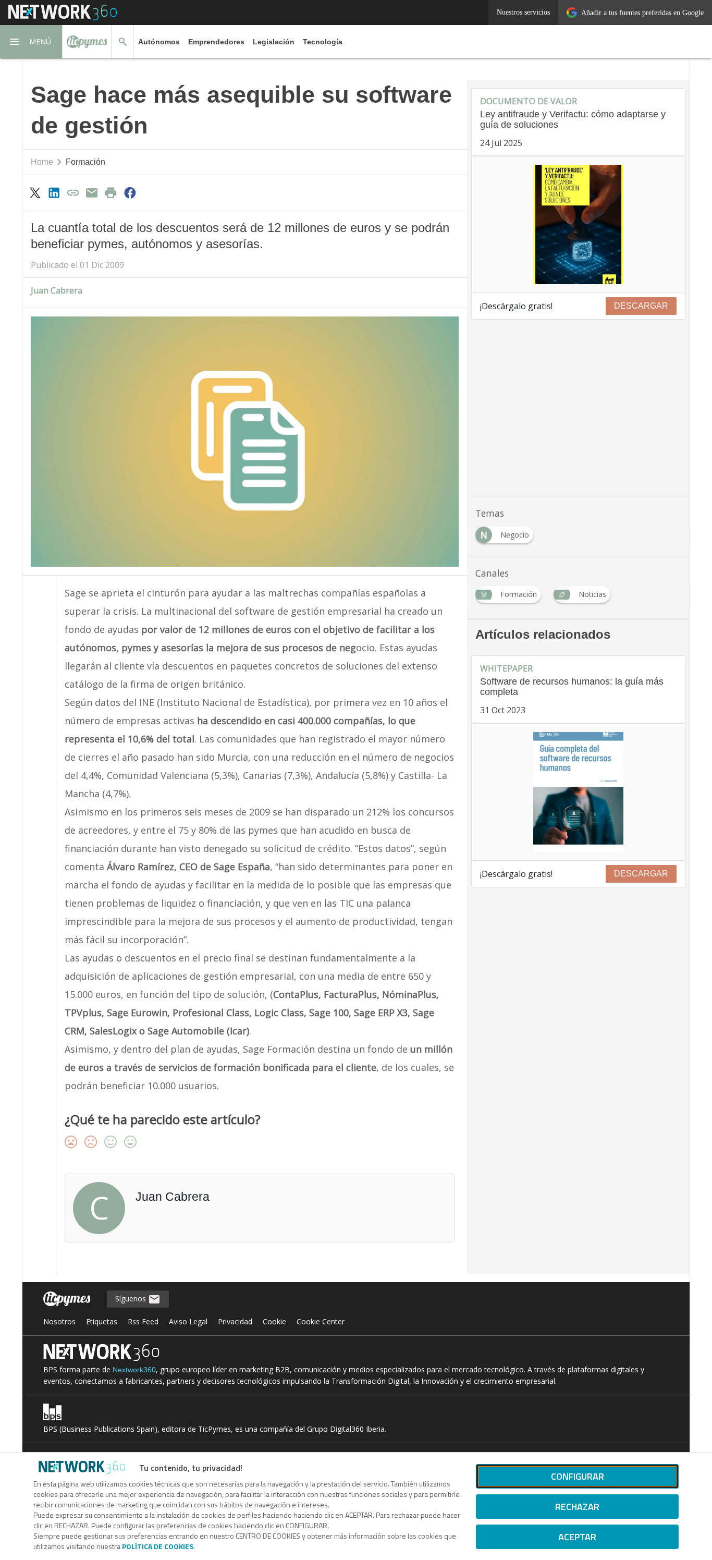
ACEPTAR (577, 1537)
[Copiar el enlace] (73, 192)
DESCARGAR (641, 305)
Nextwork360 (134, 1370)
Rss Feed (143, 1321)
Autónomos (159, 42)
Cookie (274, 1321)
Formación (85, 161)
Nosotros (59, 1321)
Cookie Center (321, 1321)
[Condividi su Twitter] (35, 192)
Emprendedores (216, 42)
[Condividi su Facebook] (129, 192)
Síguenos (131, 1298)
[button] (31, 41)
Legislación (273, 42)
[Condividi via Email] (91, 192)
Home (42, 161)
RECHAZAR (577, 1507)
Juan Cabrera (56, 290)
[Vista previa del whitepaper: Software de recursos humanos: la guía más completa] (578, 792)
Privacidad (235, 1321)
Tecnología (322, 42)
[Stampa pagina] (111, 192)
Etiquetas (101, 1321)
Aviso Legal (188, 1321)
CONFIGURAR (577, 1476)
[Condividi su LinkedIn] (53, 192)
